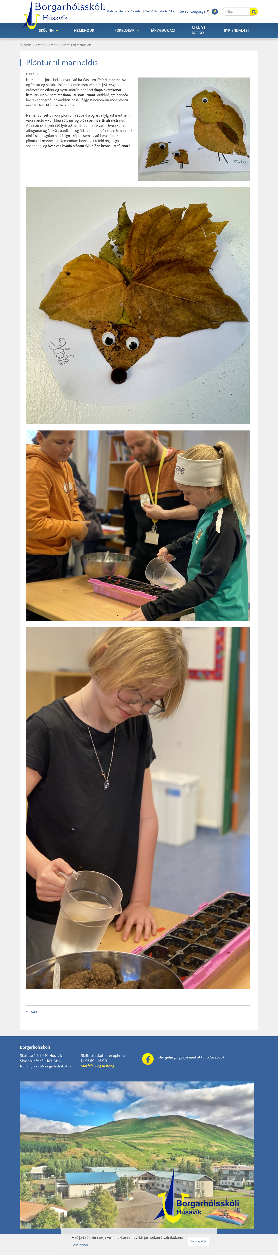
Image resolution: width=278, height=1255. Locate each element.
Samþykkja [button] (198, 1241)
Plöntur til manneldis (76, 45)
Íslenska (26, 45)
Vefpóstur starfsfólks (159, 11)
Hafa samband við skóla (123, 11)
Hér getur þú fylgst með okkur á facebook (191, 1057)
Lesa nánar (79, 1245)
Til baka (32, 1012)
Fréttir (40, 45)
